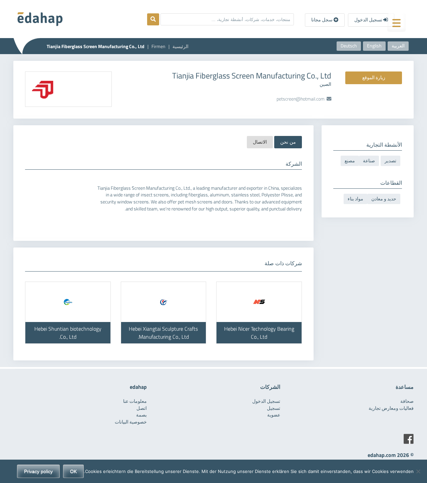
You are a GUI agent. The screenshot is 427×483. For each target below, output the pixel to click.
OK (73, 471)
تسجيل (273, 408)
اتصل (141, 408)
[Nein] (418, 471)
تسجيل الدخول (368, 19)
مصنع (350, 160)
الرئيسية (180, 46)
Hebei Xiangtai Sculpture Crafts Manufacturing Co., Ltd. (163, 333)
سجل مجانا (322, 19)
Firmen (158, 46)
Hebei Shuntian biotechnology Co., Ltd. (67, 333)
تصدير (390, 160)
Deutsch (349, 45)
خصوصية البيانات (131, 422)
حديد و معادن (383, 198)
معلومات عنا (135, 401)
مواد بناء (355, 198)
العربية (398, 45)
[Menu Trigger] (396, 22)
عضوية (273, 415)
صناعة (369, 160)
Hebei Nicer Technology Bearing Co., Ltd (259, 333)
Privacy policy (38, 471)
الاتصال (260, 142)
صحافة (407, 401)
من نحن (288, 142)
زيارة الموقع (373, 77)
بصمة (141, 415)
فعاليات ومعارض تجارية (391, 408)
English (374, 45)
